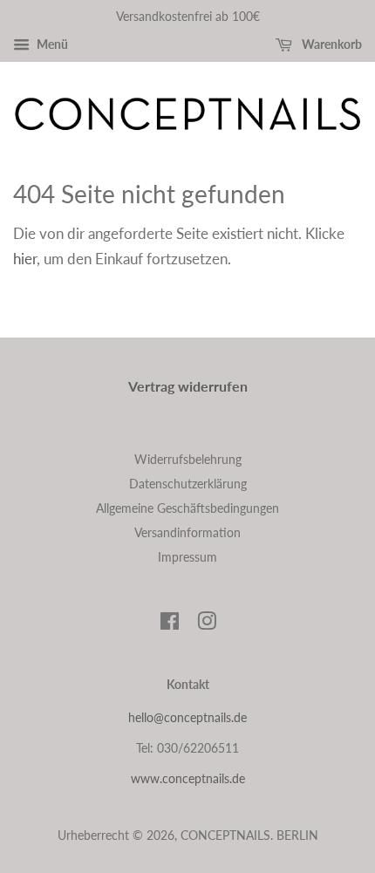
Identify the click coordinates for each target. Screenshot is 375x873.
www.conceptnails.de (188, 778)
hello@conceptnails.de (187, 717)
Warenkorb (330, 44)
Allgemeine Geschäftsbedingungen (187, 508)
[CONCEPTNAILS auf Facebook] (170, 624)
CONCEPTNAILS (225, 835)
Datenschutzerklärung (188, 483)
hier (25, 258)
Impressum (187, 556)
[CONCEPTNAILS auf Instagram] (206, 624)
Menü (51, 44)
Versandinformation (187, 532)
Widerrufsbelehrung (188, 459)
